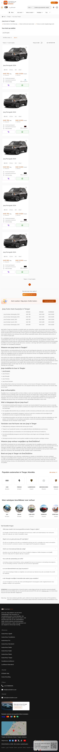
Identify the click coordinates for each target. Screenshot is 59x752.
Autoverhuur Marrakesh (7, 644)
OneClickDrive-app (12, 2)
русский (20, 747)
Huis (4, 16)
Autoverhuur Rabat (6, 654)
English (3, 747)
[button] (2, 7)
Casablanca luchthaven (7, 661)
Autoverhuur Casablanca (8, 637)
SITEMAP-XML (5, 673)
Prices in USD (36, 42)
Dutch (15, 747)
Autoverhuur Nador (6, 647)
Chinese (33, 747)
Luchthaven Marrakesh (7, 664)
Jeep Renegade (6, 371)
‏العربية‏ (7, 747)
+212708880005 (8, 686)
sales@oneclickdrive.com (10, 697)
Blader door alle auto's (30, 294)
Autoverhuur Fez (5, 640)
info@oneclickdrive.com (10, 689)
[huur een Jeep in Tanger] (15, 54)
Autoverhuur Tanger (6, 657)
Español (28, 747)
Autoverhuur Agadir (6, 633)
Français (11, 747)
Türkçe (24, 747)
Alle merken (52, 472)
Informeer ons (45, 591)
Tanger (9, 16)
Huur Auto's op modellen (8, 28)
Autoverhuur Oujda (6, 650)
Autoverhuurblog (6, 677)
